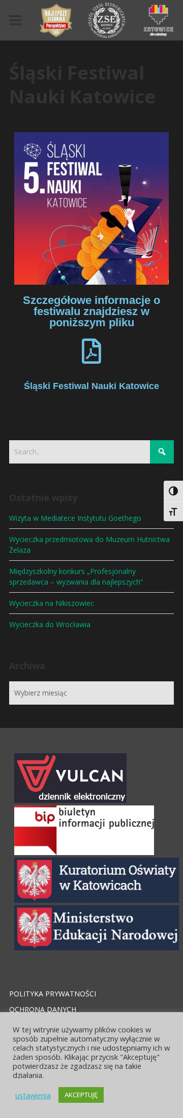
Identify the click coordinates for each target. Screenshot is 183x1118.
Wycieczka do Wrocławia (49, 624)
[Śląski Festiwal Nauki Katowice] (91, 351)
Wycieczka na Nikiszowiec (51, 603)
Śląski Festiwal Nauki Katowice (91, 386)
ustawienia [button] (33, 1095)
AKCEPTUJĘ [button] (81, 1094)
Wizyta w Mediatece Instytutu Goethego (75, 518)
